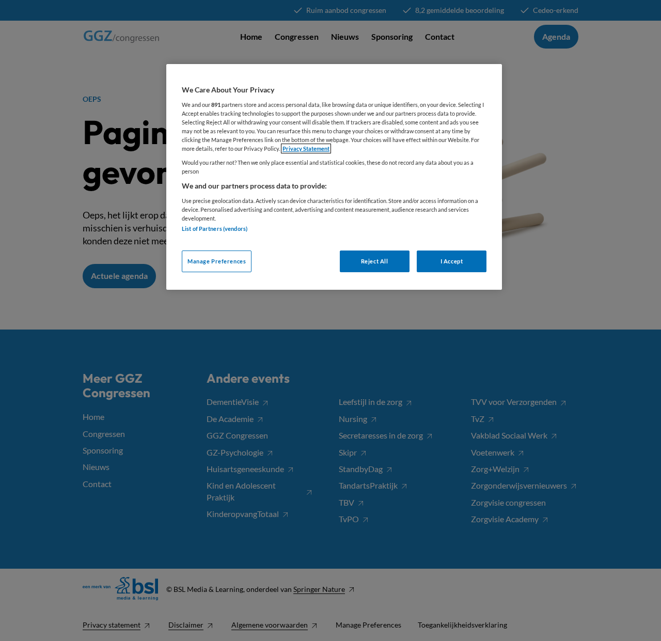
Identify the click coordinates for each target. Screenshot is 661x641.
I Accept (451, 261)
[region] (334, 177)
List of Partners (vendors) (214, 228)
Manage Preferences (216, 261)
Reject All (374, 261)
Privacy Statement (305, 148)
